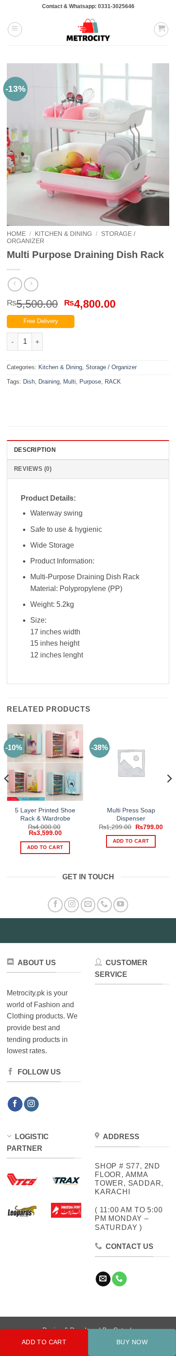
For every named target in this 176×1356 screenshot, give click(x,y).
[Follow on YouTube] (120, 904)
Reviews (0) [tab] (32, 468)
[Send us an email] (88, 904)
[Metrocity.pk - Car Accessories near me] (88, 29)
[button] (15, 29)
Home (16, 233)
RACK (113, 381)
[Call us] (104, 904)
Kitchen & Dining (63, 233)
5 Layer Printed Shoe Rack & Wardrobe (45, 814)
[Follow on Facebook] (55, 904)
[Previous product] (31, 284)
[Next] (168, 796)
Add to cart (44, 1342)
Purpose (90, 381)
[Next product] (15, 284)
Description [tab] (35, 449)
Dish (29, 381)
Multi (69, 381)
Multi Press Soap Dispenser (131, 814)
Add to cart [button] (45, 847)
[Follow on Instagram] (71, 904)
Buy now (132, 1342)
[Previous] (7, 796)
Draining (49, 381)
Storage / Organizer (111, 367)
